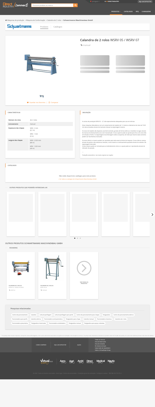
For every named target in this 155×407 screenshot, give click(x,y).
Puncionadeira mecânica (104, 319)
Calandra (33, 315)
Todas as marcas (100, 340)
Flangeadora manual (75, 323)
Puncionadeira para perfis (19, 319)
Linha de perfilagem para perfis (64, 315)
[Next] (152, 214)
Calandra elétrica (36, 319)
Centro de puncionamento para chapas (88, 315)
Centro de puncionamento (20, 315)
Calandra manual (89, 319)
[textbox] (52, 5)
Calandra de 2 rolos (120, 319)
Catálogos (128, 11)
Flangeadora (106, 315)
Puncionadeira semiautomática (53, 319)
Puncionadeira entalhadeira (57, 323)
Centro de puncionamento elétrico (124, 315)
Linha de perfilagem (45, 315)
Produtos (115, 11)
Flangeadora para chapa (73, 319)
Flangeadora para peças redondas (94, 323)
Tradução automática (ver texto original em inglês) (97, 155)
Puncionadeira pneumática (20, 323)
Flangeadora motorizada (38, 323)
